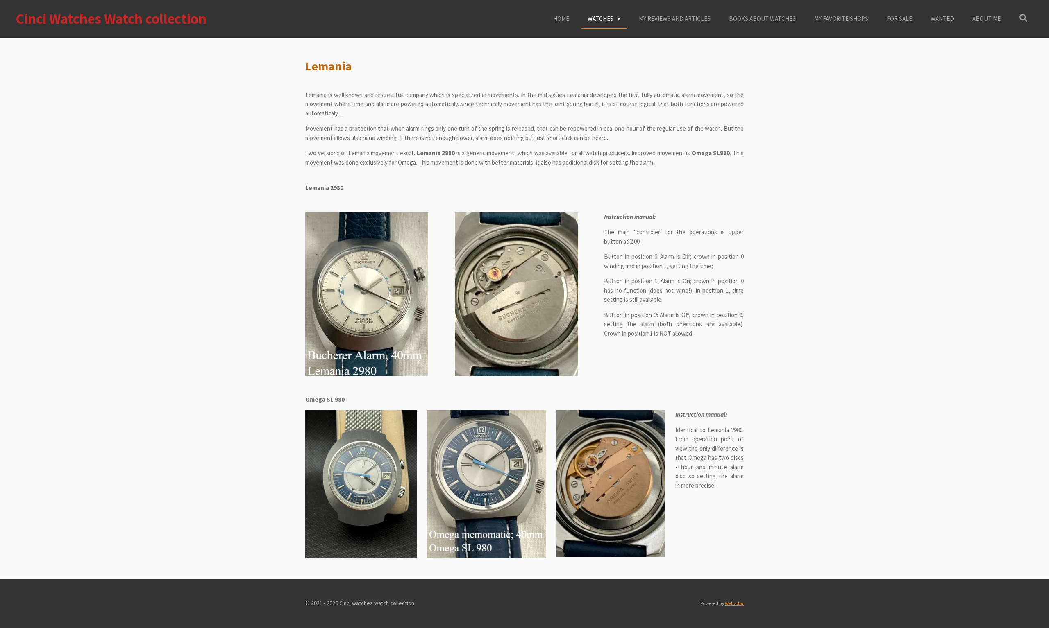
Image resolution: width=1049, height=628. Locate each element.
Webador (734, 603)
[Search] (1023, 18)
